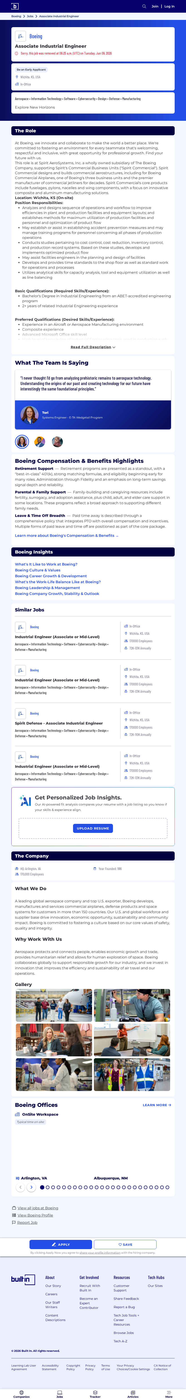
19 (140, 1187)
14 (113, 1187)
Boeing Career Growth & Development (51, 576)
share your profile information (100, 1252)
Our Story (53, 1286)
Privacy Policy (90, 1367)
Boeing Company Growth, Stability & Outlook (57, 594)
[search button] (144, 6)
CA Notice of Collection (162, 1367)
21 (151, 1187)
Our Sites (155, 1286)
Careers (51, 1294)
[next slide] (31, 1187)
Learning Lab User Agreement (23, 1367)
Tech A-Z (120, 1341)
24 (167, 1187)
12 (102, 1187)
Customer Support (122, 1288)
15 (118, 1187)
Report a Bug (124, 1307)
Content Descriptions (55, 1317)
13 (107, 1187)
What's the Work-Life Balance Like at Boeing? (58, 582)
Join (155, 6)
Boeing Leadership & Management (47, 588)
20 (145, 1187)
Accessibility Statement (50, 1367)
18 (135, 1187)
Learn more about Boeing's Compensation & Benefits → (67, 535)
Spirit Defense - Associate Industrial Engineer (59, 723)
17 (129, 1187)
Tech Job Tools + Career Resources (126, 1319)
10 (91, 1187)
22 (156, 1187)
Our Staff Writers (52, 1304)
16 (124, 1187)
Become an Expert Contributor (89, 1303)
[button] (22, 442)
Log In (169, 6)
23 (162, 1187)
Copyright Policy (73, 1367)
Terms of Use (105, 1367)
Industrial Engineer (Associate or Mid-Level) (57, 637)
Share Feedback (126, 1299)
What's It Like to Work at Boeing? (46, 564)
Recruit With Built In (90, 1288)
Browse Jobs (124, 1333)
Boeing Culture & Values (37, 570)
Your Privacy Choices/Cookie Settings (133, 1367)
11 (96, 1187)
